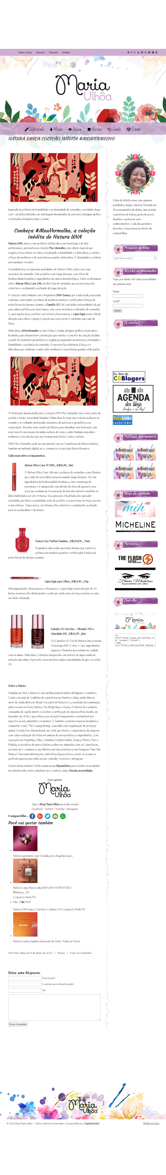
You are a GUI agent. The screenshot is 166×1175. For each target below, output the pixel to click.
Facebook (63, 759)
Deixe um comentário (81, 953)
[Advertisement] (83, 24)
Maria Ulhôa (83, 81)
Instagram (77, 759)
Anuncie (40, 52)
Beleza (61, 953)
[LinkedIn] (138, 52)
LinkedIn (52, 759)
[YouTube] (149, 52)
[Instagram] (142, 52)
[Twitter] (128, 52)
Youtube (60, 809)
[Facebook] (131, 52)
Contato (66, 52)
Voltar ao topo (151, 1123)
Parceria (53, 52)
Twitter (49, 809)
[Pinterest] (156, 52)
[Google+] (134, 52)
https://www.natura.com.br (66, 754)
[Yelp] (145, 52)
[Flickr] (152, 52)
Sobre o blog (24, 52)
